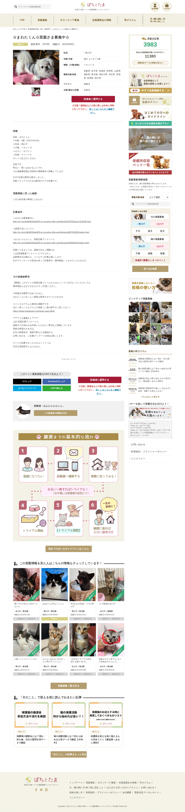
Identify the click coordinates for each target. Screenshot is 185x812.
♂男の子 (141, 224)
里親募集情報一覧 (35, 29)
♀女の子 (160, 224)
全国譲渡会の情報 (101, 20)
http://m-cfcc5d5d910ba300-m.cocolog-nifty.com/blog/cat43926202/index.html (51, 243)
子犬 (138, 231)
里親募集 (42, 20)
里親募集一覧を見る (68, 686)
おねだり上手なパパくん (53, 604)
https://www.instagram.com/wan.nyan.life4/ (34, 311)
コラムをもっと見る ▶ (150, 397)
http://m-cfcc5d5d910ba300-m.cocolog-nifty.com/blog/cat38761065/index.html (51, 232)
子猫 (138, 253)
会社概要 (126, 792)
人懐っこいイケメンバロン (26, 659)
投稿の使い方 (76, 792)
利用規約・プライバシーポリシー (149, 451)
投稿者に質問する (93, 99)
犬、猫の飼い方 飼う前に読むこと (86, 787)
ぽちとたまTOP (19, 29)
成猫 (150, 253)
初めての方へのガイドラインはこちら (68, 549)
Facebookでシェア (56, 381)
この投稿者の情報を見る (55, 413)
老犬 (162, 231)
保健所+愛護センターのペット (150, 260)
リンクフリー (138, 458)
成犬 (150, 231)
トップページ (76, 782)
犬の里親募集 (157, 217)
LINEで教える (56, 388)
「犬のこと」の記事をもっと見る (68, 754)
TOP (22, 20)
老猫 (162, 253)
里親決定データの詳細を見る (149, 63)
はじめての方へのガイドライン (122, 787)
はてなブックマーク (27, 388)
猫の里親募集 (157, 239)
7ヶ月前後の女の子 (107, 604)
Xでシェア (27, 381)
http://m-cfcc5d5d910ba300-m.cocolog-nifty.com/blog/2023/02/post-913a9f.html (52, 221)
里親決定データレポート (146, 792)
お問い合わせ (138, 444)
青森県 (47, 29)
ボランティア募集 (69, 20)
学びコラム (130, 20)
